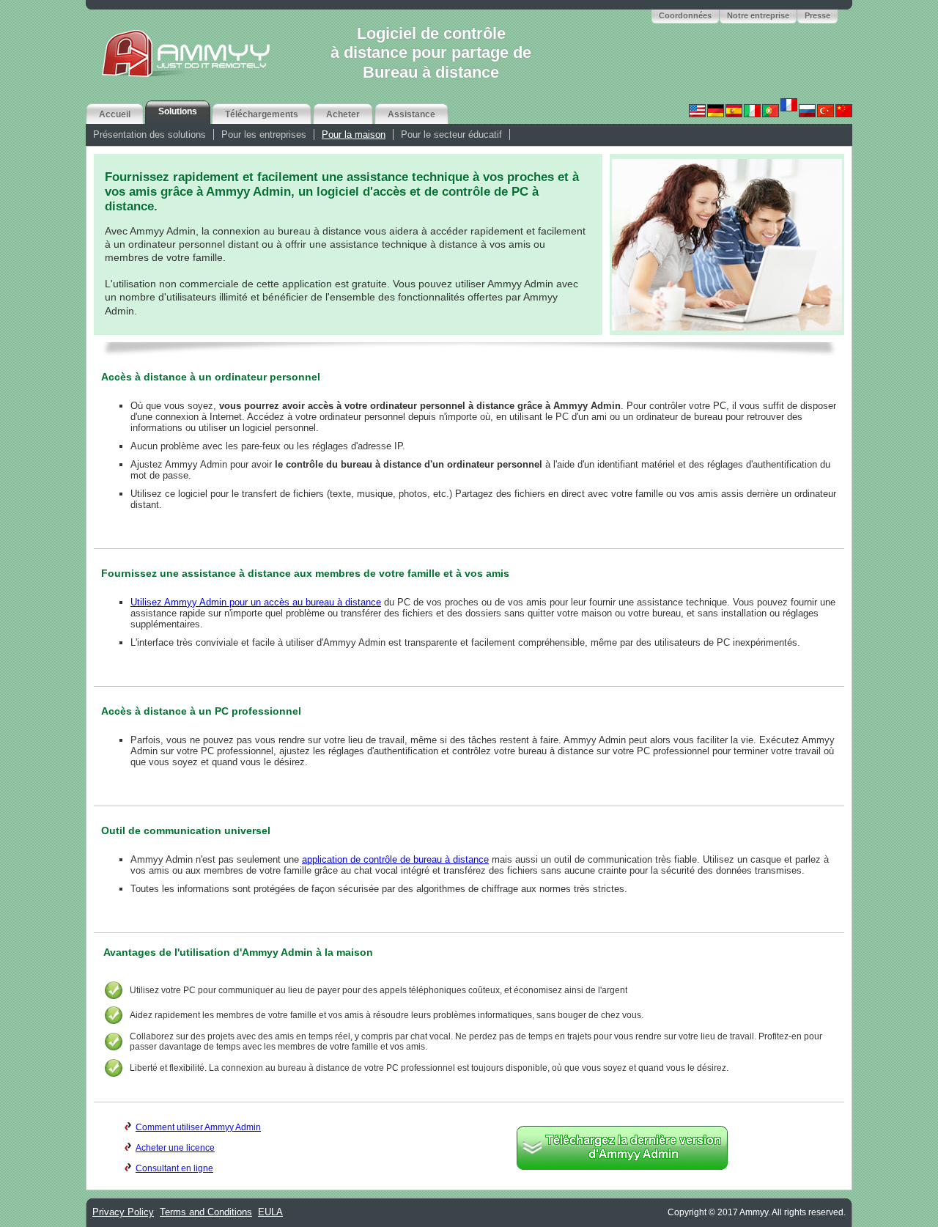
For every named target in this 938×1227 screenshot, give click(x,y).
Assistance (411, 114)
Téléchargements (261, 114)
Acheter (343, 114)
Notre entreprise (758, 15)
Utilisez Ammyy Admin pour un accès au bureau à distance (255, 602)
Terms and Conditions (206, 1211)
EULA (270, 1211)
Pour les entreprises (263, 134)
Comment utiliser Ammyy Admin (198, 1127)
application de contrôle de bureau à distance (395, 859)
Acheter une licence (175, 1148)
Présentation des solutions (149, 134)
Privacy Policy (123, 1211)
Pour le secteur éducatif (451, 134)
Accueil (114, 114)
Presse (817, 15)
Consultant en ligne (174, 1168)
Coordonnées (685, 15)
